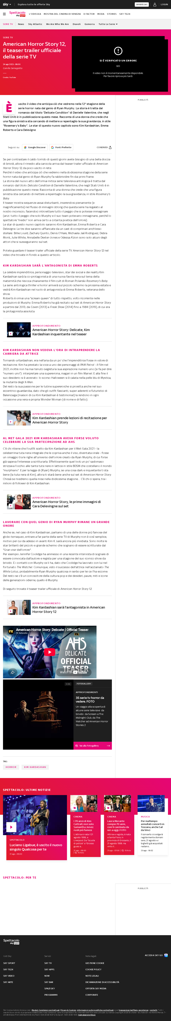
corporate (92, 995)
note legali (92, 976)
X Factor (89, 14)
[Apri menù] (4, 14)
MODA (100, 14)
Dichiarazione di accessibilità (102, 982)
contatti (153, 1010)
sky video (8, 976)
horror (11, 767)
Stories (112, 14)
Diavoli (77, 24)
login (164, 4)
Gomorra (90, 24)
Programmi (50, 995)
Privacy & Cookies (68, 1010)
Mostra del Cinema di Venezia (62, 14)
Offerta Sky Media (96, 988)
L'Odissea (35, 14)
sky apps (49, 969)
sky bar (48, 982)
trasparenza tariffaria (128, 1010)
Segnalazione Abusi (87, 1015)
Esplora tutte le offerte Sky (34, 4)
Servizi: (47, 956)
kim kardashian (35, 767)
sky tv (48, 963)
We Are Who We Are (57, 24)
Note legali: (91, 956)
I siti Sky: (7, 956)
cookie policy (94, 969)
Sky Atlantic (35, 24)
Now (47, 976)
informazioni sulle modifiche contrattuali (95, 1010)
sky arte (8, 982)
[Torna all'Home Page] (17, 14)
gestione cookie (95, 963)
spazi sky (49, 988)
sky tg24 (8, 969)
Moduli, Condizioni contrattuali (46, 1010)
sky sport (9, 963)
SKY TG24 (124, 14)
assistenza (143, 1010)
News (21, 24)
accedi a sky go (154, 955)
